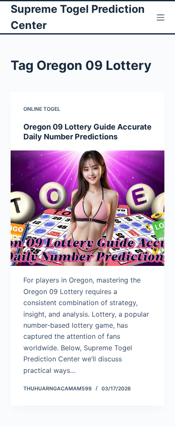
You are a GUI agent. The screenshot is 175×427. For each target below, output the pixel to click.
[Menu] (160, 17)
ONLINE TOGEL (41, 109)
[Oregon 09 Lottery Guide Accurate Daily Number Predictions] (88, 208)
